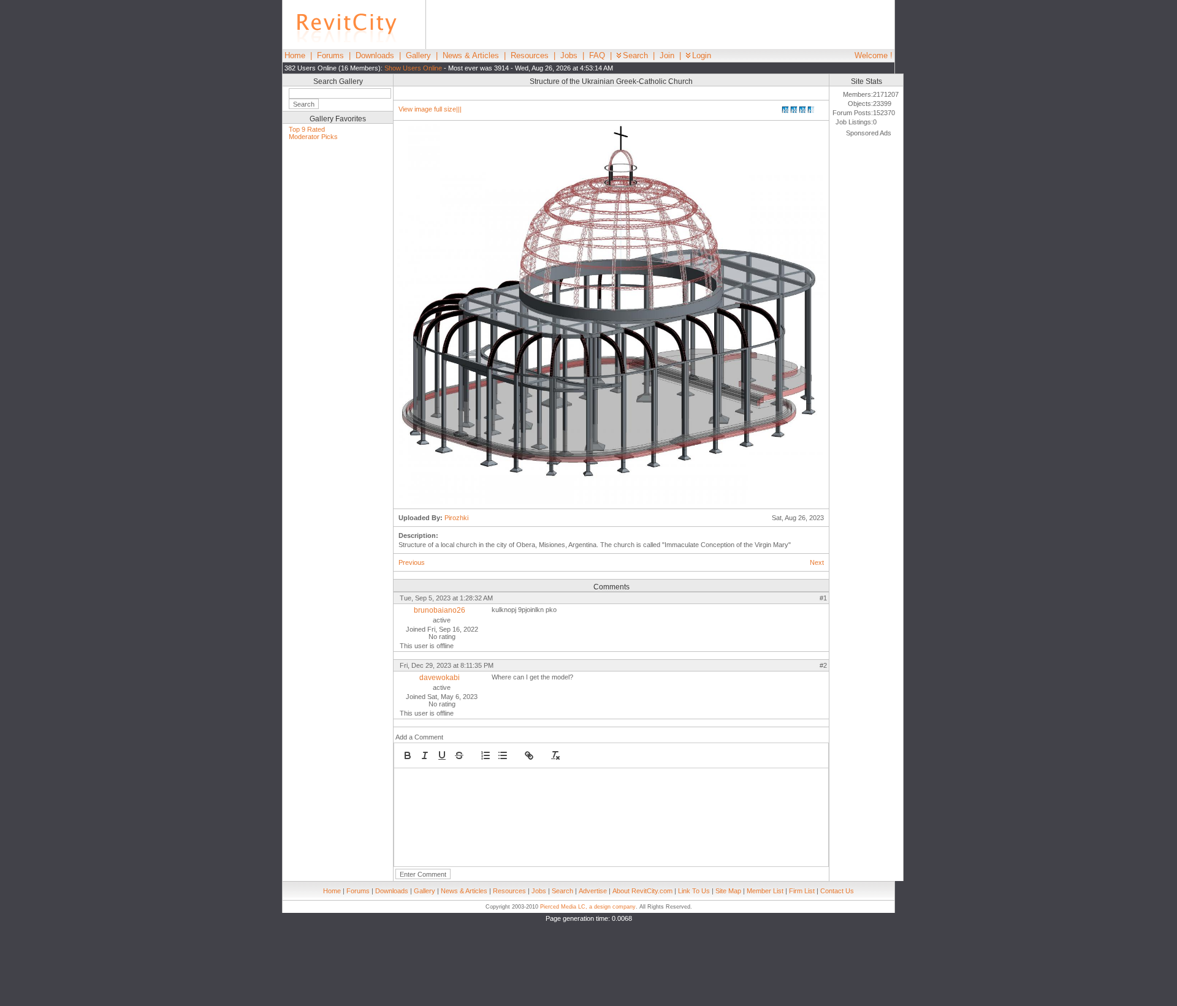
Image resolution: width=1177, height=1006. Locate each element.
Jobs (568, 55)
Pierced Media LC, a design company (588, 907)
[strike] (459, 755)
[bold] (407, 755)
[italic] (424, 755)
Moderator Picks (313, 136)
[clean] (555, 755)
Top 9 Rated (307, 129)
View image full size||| (430, 109)
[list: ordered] (485, 755)
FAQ (597, 55)
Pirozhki (456, 517)
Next (817, 562)
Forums (330, 55)
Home (294, 55)
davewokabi (439, 677)
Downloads (375, 55)
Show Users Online (413, 68)
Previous (411, 562)
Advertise (593, 890)
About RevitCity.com (642, 890)
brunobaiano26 (439, 610)
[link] (529, 755)
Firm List (802, 890)
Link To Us (694, 890)
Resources (530, 55)
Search (635, 55)
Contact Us (837, 890)
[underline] (442, 755)
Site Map (728, 890)
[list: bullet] (502, 755)
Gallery (418, 55)
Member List (765, 890)
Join (667, 55)
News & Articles (471, 55)
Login (701, 55)
